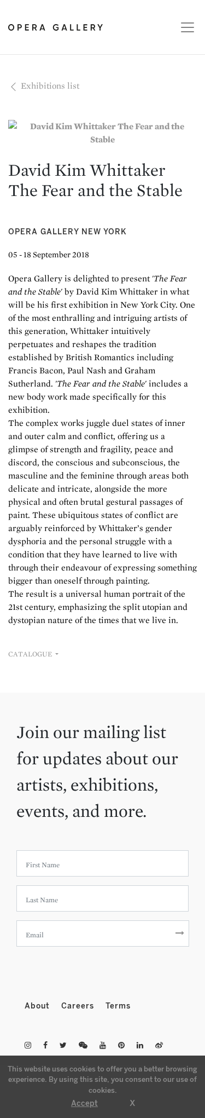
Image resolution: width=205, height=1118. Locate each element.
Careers (79, 1006)
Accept (84, 1103)
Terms (118, 1006)
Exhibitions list (49, 85)
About (38, 1006)
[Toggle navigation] (184, 27)
